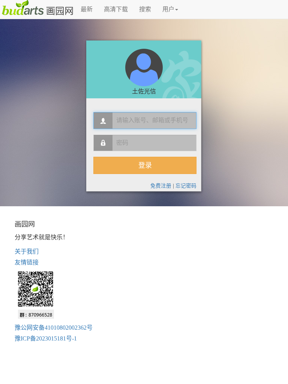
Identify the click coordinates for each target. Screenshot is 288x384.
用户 (168, 9)
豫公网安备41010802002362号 (54, 327)
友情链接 (27, 262)
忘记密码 (186, 186)
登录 (145, 165)
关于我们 (27, 251)
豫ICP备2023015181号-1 (46, 338)
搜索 (145, 9)
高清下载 (116, 9)
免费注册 (160, 186)
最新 (87, 9)
